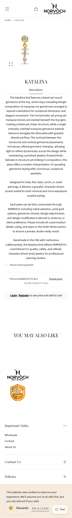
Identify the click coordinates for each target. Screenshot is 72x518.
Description (36, 90)
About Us (10, 447)
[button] (7, 9)
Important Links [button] (16, 425)
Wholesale (11, 435)
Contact (9, 441)
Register (24, 296)
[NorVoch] (18, 386)
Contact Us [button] (13, 462)
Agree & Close (38, 508)
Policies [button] (10, 476)
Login (13, 296)
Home (8, 20)
